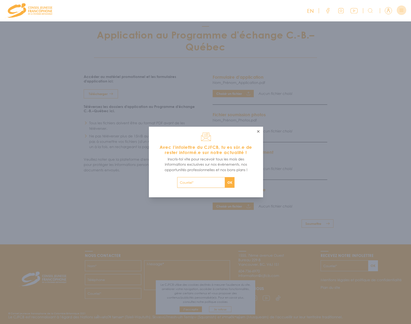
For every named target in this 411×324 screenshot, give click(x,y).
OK (229, 182)
